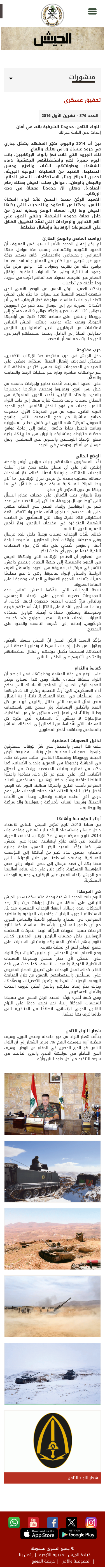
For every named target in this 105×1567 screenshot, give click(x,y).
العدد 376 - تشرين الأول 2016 (70, 115)
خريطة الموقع (43, 1561)
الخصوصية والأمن (76, 1561)
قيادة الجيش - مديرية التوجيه (64, 1555)
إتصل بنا (25, 1555)
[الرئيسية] (52, 15)
